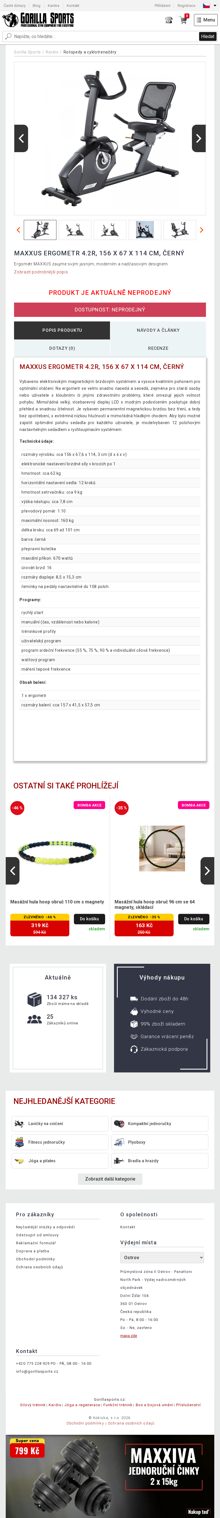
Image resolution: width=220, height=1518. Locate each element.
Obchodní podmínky (35, 1259)
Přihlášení (162, 5)
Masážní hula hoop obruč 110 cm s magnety (57, 902)
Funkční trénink (118, 1405)
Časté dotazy (14, 5)
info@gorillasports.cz (37, 1371)
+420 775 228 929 (33, 1363)
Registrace (186, 5)
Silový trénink (33, 1405)
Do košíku (89, 919)
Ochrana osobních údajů (39, 1267)
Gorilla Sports (27, 52)
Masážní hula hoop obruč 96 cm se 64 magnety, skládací (155, 904)
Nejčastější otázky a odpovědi (45, 1227)
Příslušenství (188, 1405)
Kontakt (73, 5)
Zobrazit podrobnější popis (41, 272)
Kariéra (53, 5)
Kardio (52, 52)
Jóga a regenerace (82, 1405)
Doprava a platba (32, 1251)
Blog (36, 5)
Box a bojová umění (155, 1405)
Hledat (207, 36)
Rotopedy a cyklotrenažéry (90, 52)
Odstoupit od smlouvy (37, 1235)
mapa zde (128, 1336)
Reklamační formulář (36, 1243)
